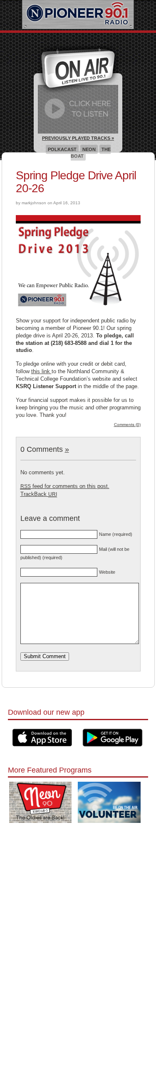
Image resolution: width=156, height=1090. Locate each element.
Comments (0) (127, 424)
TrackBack (38, 494)
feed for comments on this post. (64, 486)
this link (41, 371)
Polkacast (62, 149)
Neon (89, 149)
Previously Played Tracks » (78, 138)
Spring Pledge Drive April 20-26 (76, 182)
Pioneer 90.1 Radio (78, 15)
